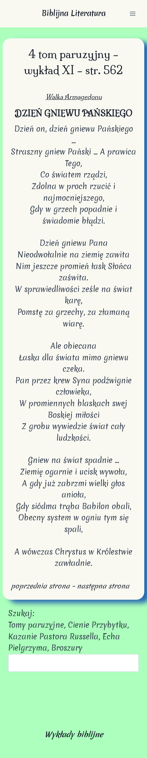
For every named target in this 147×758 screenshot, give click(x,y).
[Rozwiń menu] (132, 13)
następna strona (103, 585)
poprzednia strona (40, 585)
